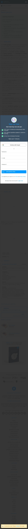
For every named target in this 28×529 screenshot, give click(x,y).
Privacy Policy (22, 176)
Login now (20, 180)
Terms (16, 176)
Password (4, 164)
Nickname (4, 151)
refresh (18, 526)
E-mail (3, 158)
